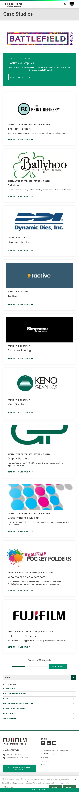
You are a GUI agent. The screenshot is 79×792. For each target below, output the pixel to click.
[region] (39, 784)
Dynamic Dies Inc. (19, 242)
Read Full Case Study (19, 139)
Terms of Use (45, 761)
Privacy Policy (45, 757)
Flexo (6, 699)
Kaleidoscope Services (22, 636)
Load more (57, 666)
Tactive (12, 296)
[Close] (75, 779)
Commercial (10, 689)
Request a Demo (38, 790)
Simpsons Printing (19, 350)
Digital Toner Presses (15, 694)
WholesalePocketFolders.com (26, 577)
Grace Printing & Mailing (23, 518)
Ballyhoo (13, 185)
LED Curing (9, 713)
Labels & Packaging (14, 708)
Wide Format (10, 718)
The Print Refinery (19, 129)
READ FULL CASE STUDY (21, 77)
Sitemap (44, 764)
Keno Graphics (17, 404)
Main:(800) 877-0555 (14, 754)
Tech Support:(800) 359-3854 (17, 758)
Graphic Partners (18, 458)
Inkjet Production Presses (18, 704)
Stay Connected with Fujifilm (19, 768)
